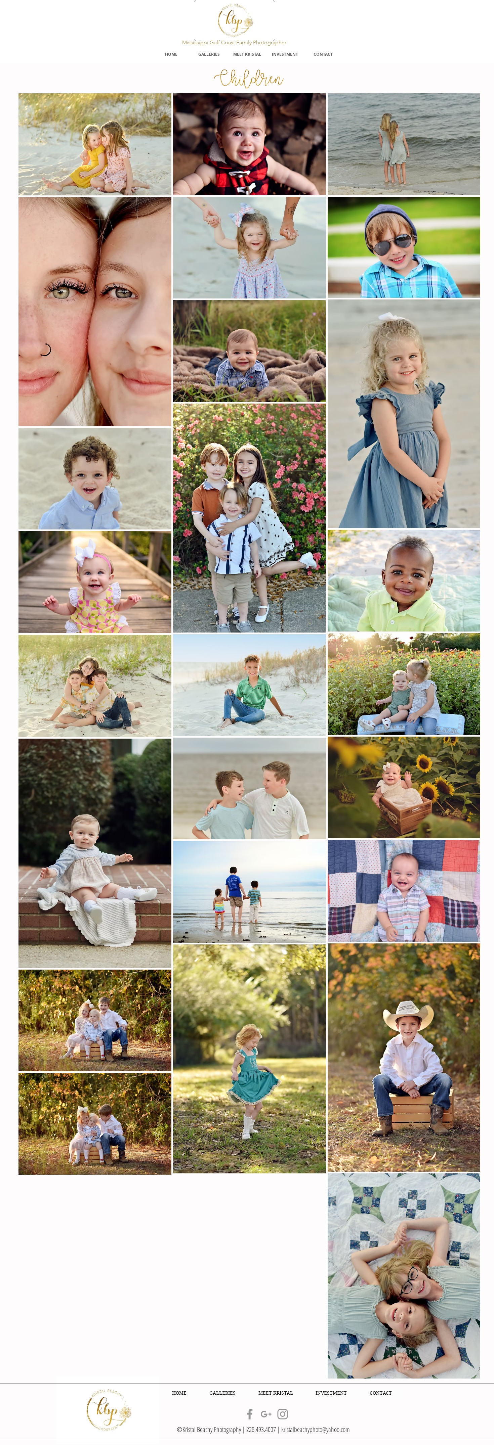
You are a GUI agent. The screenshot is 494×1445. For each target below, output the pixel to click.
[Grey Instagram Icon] (283, 1414)
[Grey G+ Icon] (266, 1414)
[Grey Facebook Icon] (250, 1414)
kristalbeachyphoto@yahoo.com (315, 1429)
